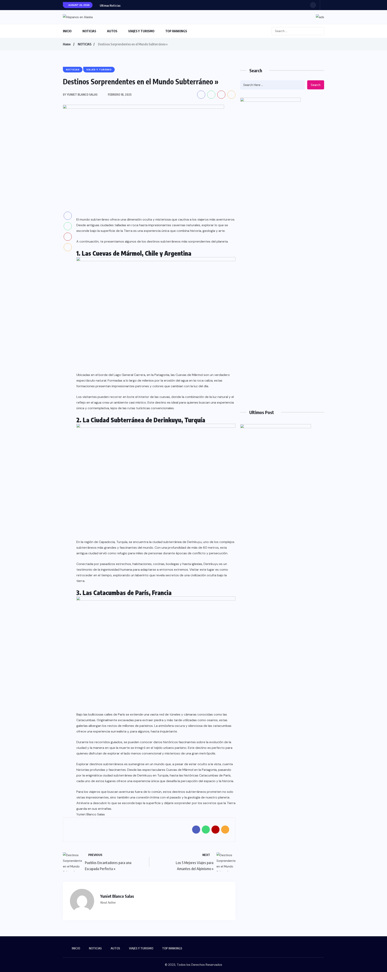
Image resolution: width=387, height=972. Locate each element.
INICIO (67, 31)
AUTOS (112, 31)
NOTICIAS (89, 31)
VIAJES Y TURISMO (141, 31)
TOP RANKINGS (176, 31)
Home (67, 44)
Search (315, 85)
